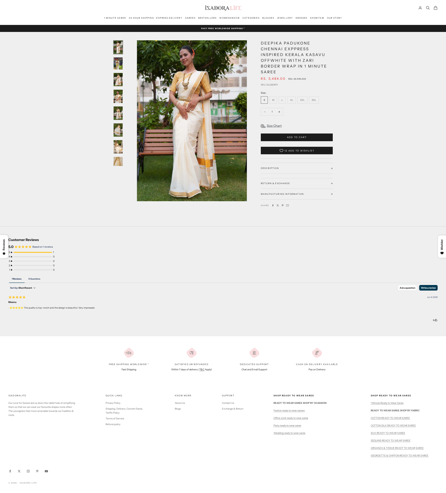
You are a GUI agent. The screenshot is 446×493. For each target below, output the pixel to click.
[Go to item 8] (118, 163)
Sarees (190, 18)
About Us (180, 403)
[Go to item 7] (118, 147)
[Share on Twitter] (277, 205)
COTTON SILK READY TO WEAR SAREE (393, 425)
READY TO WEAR (387, 433)
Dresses (301, 18)
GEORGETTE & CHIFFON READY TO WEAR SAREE (399, 455)
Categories (251, 18)
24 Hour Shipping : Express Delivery (155, 18)
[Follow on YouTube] (46, 471)
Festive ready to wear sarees (289, 410)
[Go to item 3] (118, 80)
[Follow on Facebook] (10, 471)
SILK (374, 433)
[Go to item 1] (118, 47)
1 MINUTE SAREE (115, 18)
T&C (201, 369)
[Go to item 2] (118, 63)
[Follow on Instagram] (28, 471)
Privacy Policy (113, 403)
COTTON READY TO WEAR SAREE (390, 418)
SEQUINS (376, 440)
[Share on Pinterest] (282, 205)
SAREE (401, 433)
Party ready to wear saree (287, 425)
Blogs (178, 408)
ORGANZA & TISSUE (383, 448)
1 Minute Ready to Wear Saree (387, 403)
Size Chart (274, 126)
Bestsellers (207, 18)
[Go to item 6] (118, 130)
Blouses (268, 18)
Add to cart (297, 137)
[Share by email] (287, 205)
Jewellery (285, 18)
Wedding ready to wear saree (289, 433)
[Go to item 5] (118, 113)
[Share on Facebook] (272, 205)
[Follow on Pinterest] (37, 471)
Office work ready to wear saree (291, 418)
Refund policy (113, 424)
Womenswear (229, 18)
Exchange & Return (232, 408)
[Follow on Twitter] (19, 471)
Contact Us (228, 403)
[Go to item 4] (118, 96)
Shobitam (317, 18)
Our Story (334, 18)
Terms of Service (115, 418)
